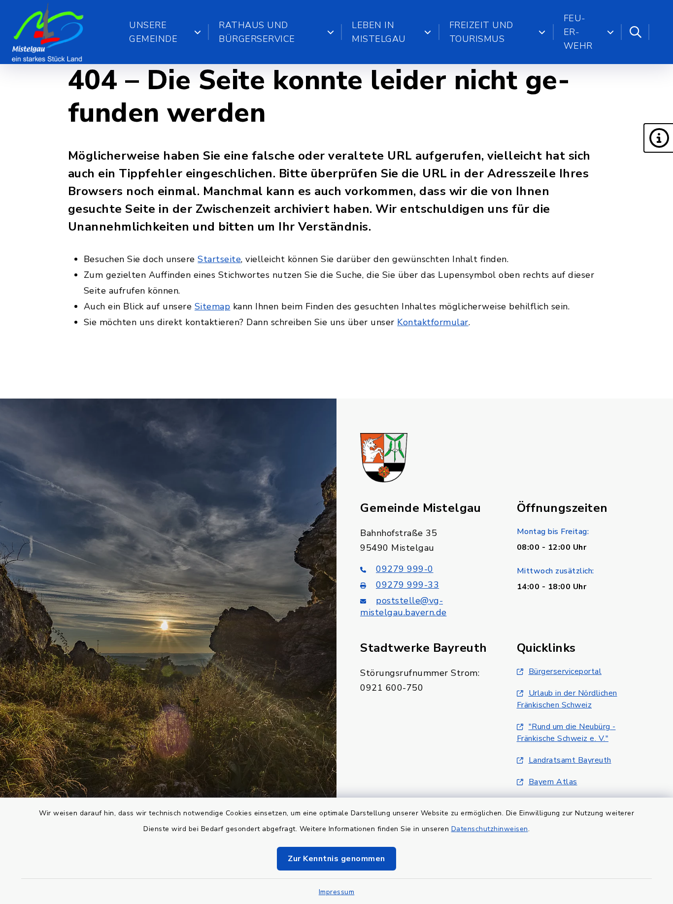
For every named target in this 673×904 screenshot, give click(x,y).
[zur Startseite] (48, 32)
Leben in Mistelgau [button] (379, 32)
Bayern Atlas (553, 781)
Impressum (337, 892)
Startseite (219, 259)
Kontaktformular (433, 322)
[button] (658, 138)
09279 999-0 (405, 569)
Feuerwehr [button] (578, 32)
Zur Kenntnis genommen (336, 858)
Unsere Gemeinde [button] (153, 32)
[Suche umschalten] (635, 32)
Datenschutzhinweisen (489, 829)
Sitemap (213, 306)
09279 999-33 (407, 585)
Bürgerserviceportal (565, 671)
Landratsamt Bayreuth (570, 760)
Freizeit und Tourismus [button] (481, 32)
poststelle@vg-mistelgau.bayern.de (403, 606)
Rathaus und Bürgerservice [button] (257, 32)
